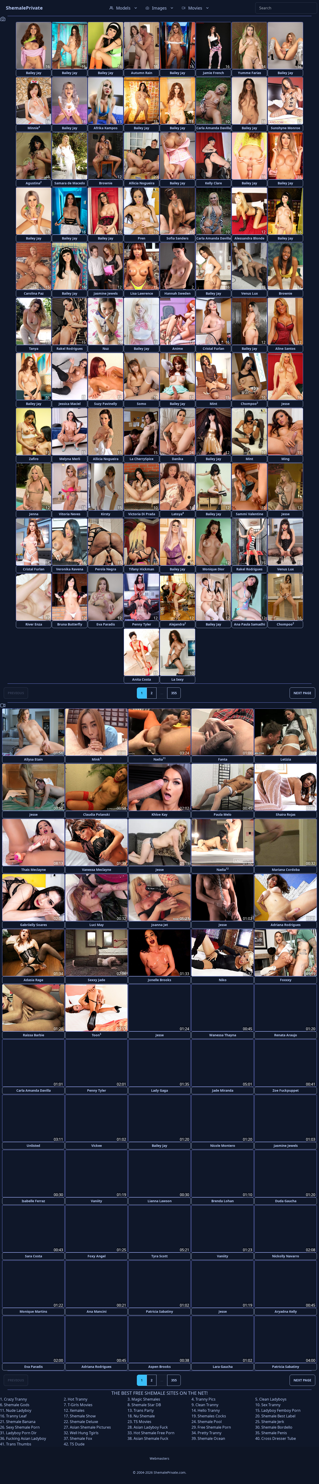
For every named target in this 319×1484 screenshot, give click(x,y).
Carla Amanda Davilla (213, 128)
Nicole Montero (222, 1145)
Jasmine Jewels (106, 293)
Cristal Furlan (213, 348)
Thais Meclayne (33, 869)
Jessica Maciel (70, 403)
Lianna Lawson (160, 1200)
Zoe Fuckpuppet (286, 1090)
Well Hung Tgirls (84, 1432)
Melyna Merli (69, 459)
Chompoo (249, 403)
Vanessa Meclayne (96, 869)
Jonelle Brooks (159, 980)
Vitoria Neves (69, 514)
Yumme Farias (249, 73)
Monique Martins (33, 1311)
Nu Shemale (144, 1415)
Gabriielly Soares (33, 925)
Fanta (222, 759)
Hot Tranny (77, 1398)
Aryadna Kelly (286, 1311)
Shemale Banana (20, 1420)
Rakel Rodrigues (70, 348)
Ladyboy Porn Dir (21, 1432)
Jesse (285, 403)
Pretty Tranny (209, 1432)
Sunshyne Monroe (285, 128)
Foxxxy (285, 980)
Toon (96, 1034)
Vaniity (96, 1200)
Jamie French (213, 73)
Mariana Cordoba (286, 869)
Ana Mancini (96, 1311)
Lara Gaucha (223, 1366)
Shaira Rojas (285, 814)
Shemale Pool (210, 1420)
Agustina (34, 182)
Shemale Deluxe (84, 1420)
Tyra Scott (159, 1255)
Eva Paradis (105, 624)
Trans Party (144, 1409)
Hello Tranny (209, 1409)
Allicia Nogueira (141, 183)
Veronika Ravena (69, 569)
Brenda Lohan (222, 1200)
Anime (177, 348)
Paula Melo (222, 814)
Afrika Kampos (105, 128)
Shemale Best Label (278, 1415)
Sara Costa (33, 1255)
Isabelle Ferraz (33, 1200)
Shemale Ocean (211, 1437)
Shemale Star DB (146, 1404)
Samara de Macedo (69, 183)
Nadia (159, 759)
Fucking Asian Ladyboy (26, 1437)
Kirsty (105, 514)
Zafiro (34, 459)
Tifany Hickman (141, 569)
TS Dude (77, 1443)
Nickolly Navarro (285, 1255)
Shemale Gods (16, 1404)
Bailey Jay (33, 73)
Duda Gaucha (285, 1200)
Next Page (302, 693)
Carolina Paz (34, 293)
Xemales (77, 1409)
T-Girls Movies (80, 1404)
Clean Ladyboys (273, 1398)
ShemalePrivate (24, 8)
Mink (96, 759)
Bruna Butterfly (69, 624)
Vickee (96, 1145)
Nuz (106, 348)
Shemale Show (83, 1415)
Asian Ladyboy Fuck (151, 1426)
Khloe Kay (159, 814)
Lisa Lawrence (141, 293)
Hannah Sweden (177, 293)
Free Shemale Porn (214, 1426)
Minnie (34, 127)
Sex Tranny (270, 1404)
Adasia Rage (33, 980)
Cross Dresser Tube (278, 1437)
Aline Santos (285, 348)
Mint (213, 403)
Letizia (285, 759)
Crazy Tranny (15, 1398)
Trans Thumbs (18, 1443)
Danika (177, 459)
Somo (141, 403)
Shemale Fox (81, 1437)
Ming (285, 459)
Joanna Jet (159, 925)
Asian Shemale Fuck (151, 1437)
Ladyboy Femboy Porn (281, 1409)
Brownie (105, 183)
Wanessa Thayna (222, 1035)
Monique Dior (213, 569)
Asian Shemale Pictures (90, 1426)
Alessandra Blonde (249, 238)
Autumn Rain (141, 73)
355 (174, 693)
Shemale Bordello (276, 1426)
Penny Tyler (141, 624)
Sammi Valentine (249, 514)
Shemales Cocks (212, 1415)
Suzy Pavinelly (105, 403)
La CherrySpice (141, 459)
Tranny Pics (205, 1398)
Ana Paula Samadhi (249, 624)
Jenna (33, 514)
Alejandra (177, 624)
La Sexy (177, 679)
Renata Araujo (285, 1035)
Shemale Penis (274, 1432)
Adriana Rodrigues (286, 925)
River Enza (33, 624)
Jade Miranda (222, 1090)
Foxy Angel (97, 1255)
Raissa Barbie (33, 1035)
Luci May (96, 925)
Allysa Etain (33, 759)
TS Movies (142, 1420)
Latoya (177, 513)
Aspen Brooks (159, 1366)
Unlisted (33, 1145)
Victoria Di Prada (141, 514)
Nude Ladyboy (18, 1409)
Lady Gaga (159, 1090)
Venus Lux (249, 293)
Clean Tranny (206, 1404)
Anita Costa (141, 679)
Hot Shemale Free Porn (154, 1432)
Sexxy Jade (96, 980)
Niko (223, 980)
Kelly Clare (213, 183)
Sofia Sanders (177, 238)
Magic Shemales (145, 1398)
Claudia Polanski (96, 814)
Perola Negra (105, 569)
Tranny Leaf (16, 1415)
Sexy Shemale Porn (23, 1426)
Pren (141, 238)
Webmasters (159, 1457)
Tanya (33, 348)
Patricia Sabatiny (159, 1311)
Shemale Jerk (272, 1420)
